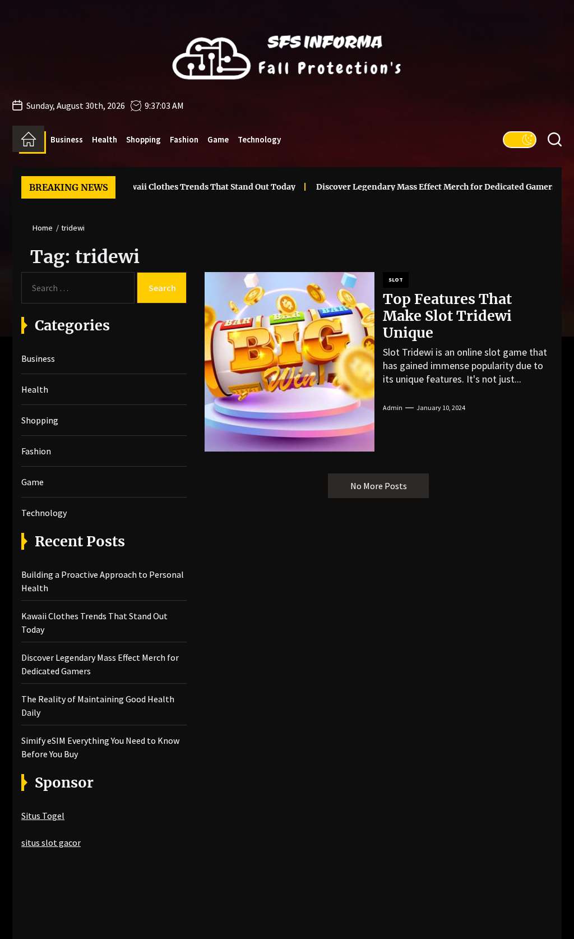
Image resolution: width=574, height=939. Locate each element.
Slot (395, 279)
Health (104, 139)
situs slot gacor (51, 842)
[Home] (28, 139)
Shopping (143, 139)
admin (392, 407)
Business (66, 139)
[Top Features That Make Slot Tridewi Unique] (289, 362)
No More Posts (378, 485)
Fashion (184, 139)
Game (218, 139)
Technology (259, 139)
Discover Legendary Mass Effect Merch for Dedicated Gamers (419, 187)
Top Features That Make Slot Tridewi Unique (447, 316)
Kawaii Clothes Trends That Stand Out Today (191, 187)
